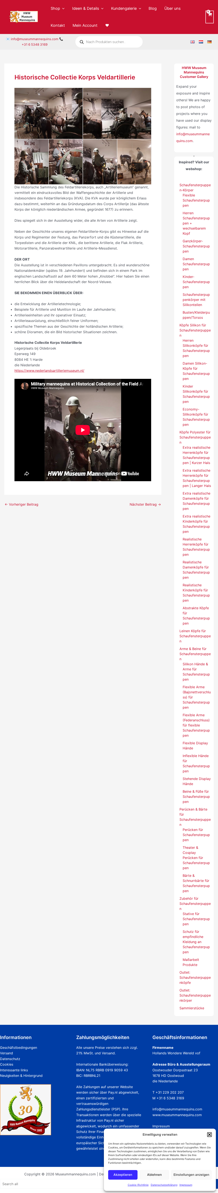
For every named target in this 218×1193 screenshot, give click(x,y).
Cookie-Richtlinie (138, 1184)
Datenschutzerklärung (164, 1184)
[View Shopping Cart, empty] (209, 17)
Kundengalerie (124, 8)
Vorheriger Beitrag (21, 504)
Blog (153, 8)
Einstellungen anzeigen (191, 1175)
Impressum (185, 1184)
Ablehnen (154, 1175)
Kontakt (58, 25)
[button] (209, 1134)
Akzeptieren (122, 1175)
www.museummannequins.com (177, 1115)
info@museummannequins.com (34, 39)
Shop (55, 8)
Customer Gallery (194, 77)
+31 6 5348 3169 (34, 44)
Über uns (172, 8)
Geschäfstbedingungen (18, 1047)
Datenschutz (10, 1059)
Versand (6, 1053)
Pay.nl (113, 1092)
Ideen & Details (85, 8)
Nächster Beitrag (145, 504)
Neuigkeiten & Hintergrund (21, 1075)
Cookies (6, 1064)
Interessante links (14, 1070)
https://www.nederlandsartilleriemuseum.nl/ (49, 370)
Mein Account (85, 25)
